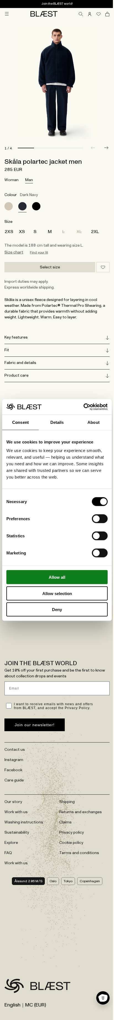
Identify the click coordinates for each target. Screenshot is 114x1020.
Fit (6, 350)
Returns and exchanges (78, 812)
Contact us (14, 749)
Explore (11, 842)
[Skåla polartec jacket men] (8, 206)
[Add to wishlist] (103, 267)
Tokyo (65, 880)
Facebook (13, 770)
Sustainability (16, 832)
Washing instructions (23, 822)
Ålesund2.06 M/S (26, 880)
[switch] (100, 518)
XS (22, 231)
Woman (11, 180)
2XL (95, 231)
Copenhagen (87, 880)
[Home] (44, 14)
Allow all (57, 577)
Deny (57, 609)
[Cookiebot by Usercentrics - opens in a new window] (83, 407)
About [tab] (93, 422)
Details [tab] (57, 422)
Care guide (14, 780)
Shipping (65, 802)
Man (29, 180)
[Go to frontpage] (14, 987)
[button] (106, 147)
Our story (13, 802)
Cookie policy (69, 842)
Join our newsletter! (35, 724)
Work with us (16, 812)
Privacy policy (69, 832)
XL (79, 231)
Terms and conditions (77, 853)
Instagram (13, 760)
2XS (9, 231)
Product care (16, 375)
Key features (16, 337)
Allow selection (57, 593)
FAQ (8, 853)
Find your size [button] (39, 252)
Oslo (50, 880)
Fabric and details (20, 363)
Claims (63, 822)
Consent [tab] (20, 422)
